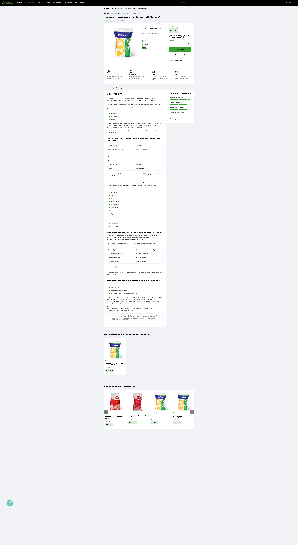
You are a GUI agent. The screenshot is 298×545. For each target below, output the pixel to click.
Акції (34, 2)
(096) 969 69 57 (185, 2)
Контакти (59, 2)
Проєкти (47, 2)
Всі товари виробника (155, 28)
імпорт (144, 40)
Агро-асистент (68, 2)
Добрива (113, 8)
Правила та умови (142, 8)
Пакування (106, 8)
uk (293, 2)
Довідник (40, 2)
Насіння (120, 8)
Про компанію (21, 2)
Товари (29, 2)
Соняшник (117, 13)
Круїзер (145, 47)
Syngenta (157, 27)
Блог (53, 2)
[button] (112, 62)
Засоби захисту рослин (129, 8)
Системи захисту (79, 2)
